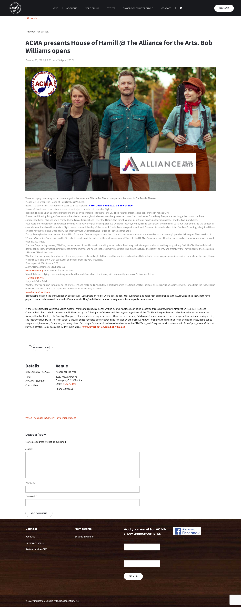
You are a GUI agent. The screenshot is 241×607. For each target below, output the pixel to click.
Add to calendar (41, 347)
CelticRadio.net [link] (36, 277)
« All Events (31, 18)
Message (28, 448)
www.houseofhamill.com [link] (37, 292)
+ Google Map (69, 383)
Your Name (129, 540)
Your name (30, 482)
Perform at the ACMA (36, 549)
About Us (30, 536)
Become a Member (84, 536)
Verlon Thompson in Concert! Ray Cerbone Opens (50, 417)
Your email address (132, 557)
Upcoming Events (35, 543)
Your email (31, 496)
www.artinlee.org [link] (34, 270)
